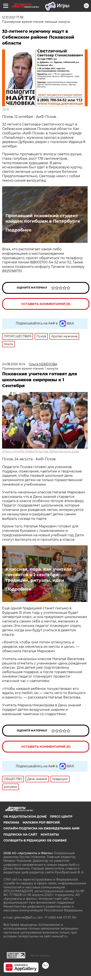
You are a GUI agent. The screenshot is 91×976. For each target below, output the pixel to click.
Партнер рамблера (40, 955)
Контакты (50, 834)
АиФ (5, 109)
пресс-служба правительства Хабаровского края (40, 451)
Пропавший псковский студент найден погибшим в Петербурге (43, 218)
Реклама (11, 822)
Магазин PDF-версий (41, 822)
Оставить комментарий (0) (45, 304)
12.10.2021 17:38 (12, 17)
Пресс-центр (61, 816)
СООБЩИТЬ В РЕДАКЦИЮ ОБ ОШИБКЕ (35, 840)
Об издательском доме (25, 816)
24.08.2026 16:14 (13, 364)
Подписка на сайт (20, 834)
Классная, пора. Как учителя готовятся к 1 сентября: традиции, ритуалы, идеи (39, 575)
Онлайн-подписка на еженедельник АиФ (41, 828)
